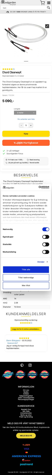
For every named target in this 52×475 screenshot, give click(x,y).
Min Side (26, 411)
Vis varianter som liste (26, 119)
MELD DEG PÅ (26, 436)
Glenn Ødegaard (13, 340)
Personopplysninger (26, 399)
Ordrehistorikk (26, 413)
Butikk (26, 392)
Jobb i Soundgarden (26, 398)
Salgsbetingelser (26, 396)
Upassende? (12, 343)
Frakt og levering (26, 417)
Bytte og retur (26, 415)
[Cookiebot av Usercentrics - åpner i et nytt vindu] (38, 187)
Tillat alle (26, 269)
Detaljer (41, 262)
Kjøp (26, 133)
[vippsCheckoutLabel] (26, 143)
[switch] (45, 237)
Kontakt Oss (26, 409)
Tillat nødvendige (26, 277)
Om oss (26, 390)
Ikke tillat (26, 285)
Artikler (26, 394)
